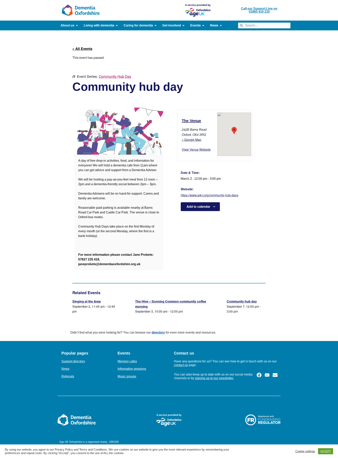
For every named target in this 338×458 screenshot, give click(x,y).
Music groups (127, 376)
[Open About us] (76, 25)
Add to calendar (199, 206)
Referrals (67, 376)
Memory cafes (127, 361)
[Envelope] (275, 375)
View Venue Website (196, 149)
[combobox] (264, 25)
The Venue (191, 121)
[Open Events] (203, 25)
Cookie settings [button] (305, 451)
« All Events (82, 48)
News (65, 368)
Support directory (73, 361)
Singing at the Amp (86, 301)
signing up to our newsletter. (214, 378)
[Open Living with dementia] (116, 25)
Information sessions (132, 368)
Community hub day (242, 301)
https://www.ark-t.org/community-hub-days (209, 195)
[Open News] (220, 25)
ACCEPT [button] (325, 451)
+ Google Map (191, 139)
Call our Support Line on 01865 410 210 (259, 10)
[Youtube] (267, 375)
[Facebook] (259, 375)
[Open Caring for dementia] (155, 25)
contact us (181, 365)
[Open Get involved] (183, 25)
